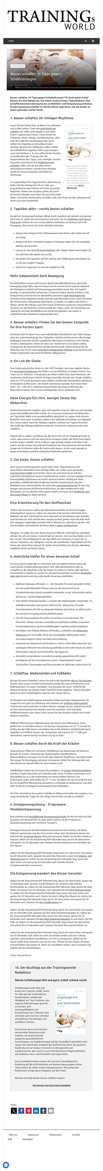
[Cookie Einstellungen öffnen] (6, 1168)
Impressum (33, 1135)
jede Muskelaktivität (74, 295)
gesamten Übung (32, 836)
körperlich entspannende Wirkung (55, 349)
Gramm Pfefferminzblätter (77, 770)
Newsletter (28, 1139)
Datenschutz (55, 1135)
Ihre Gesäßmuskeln (49, 902)
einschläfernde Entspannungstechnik (47, 816)
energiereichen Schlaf (21, 473)
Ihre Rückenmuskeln (80, 890)
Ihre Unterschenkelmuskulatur (54, 919)
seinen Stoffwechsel (66, 525)
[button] (14, 1111)
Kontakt (76, 1135)
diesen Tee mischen (81, 680)
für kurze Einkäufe (46, 250)
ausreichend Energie (67, 485)
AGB (10, 1139)
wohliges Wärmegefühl (75, 703)
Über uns (13, 1135)
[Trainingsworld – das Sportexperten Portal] (51, 19)
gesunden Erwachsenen (26, 371)
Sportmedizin (18, 66)
